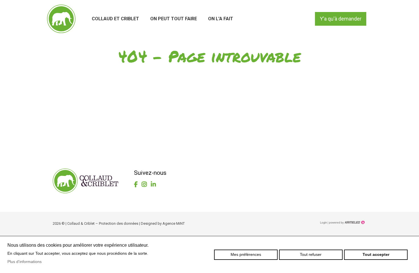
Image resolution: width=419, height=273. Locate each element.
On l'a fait (220, 18)
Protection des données (118, 223)
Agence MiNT (173, 223)
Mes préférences (246, 254)
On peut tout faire (173, 18)
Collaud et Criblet (115, 18)
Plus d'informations (24, 261)
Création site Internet (346, 222)
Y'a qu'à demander (340, 19)
